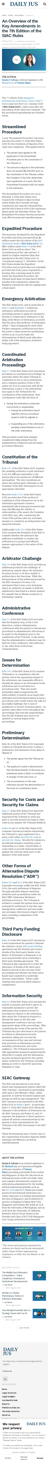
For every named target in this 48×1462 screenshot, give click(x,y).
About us (6, 1415)
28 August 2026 (14, 1288)
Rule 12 (6, 308)
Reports (6, 1404)
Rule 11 (6, 619)
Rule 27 (6, 811)
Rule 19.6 (20, 529)
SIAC (22, 1190)
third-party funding (33, 946)
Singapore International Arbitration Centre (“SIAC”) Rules (22, 101)
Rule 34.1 (7, 671)
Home (4, 15)
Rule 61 (6, 1001)
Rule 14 (26, 246)
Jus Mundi (8, 1285)
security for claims (11, 840)
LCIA (12, 1190)
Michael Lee (8, 82)
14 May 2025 (7, 41)
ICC (7, 1190)
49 (17, 828)
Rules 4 (20, 1104)
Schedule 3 (20, 308)
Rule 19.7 (7, 468)
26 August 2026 (14, 1305)
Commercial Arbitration (11, 44)
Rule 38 (6, 940)
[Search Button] (44, 4)
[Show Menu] (3, 4)
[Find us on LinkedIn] (5, 1379)
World (10, 15)
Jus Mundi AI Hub (10, 1400)
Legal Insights (26, 44)
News (4, 1389)
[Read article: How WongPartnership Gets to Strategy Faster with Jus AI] (39, 1313)
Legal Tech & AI (9, 1393)
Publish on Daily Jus (11, 1407)
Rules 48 (6, 828)
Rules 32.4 (7, 882)
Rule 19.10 (17, 494)
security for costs (29, 837)
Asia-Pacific (19, 15)
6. (30, 1104)
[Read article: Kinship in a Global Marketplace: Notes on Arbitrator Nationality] (39, 1296)
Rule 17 (6, 371)
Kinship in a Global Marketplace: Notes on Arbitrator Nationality (12, 1295)
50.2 (20, 882)
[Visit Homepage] (24, 3)
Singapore (29, 15)
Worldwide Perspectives (26, 47)
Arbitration (21, 41)
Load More (24, 1328)
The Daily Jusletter (11, 1411)
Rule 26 (6, 564)
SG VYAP (36, 44)
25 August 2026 (14, 1320)
